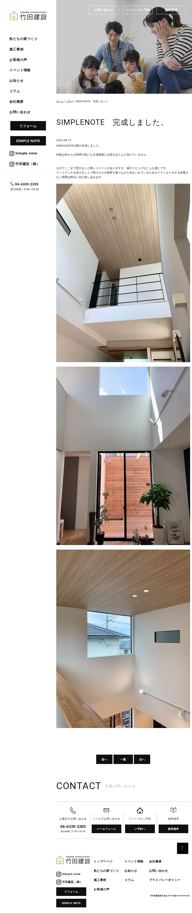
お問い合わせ (103, 10)
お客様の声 (18, 59)
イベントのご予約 (137, 10)
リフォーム (28, 126)
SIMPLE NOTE (28, 141)
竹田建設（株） (27, 163)
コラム (14, 91)
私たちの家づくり (23, 38)
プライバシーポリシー (165, 880)
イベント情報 (20, 70)
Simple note (25, 153)
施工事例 (16, 49)
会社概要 (16, 101)
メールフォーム (106, 829)
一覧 (123, 759)
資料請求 (171, 10)
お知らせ (16, 80)
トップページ (103, 861)
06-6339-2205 (26, 184)
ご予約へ (140, 829)
